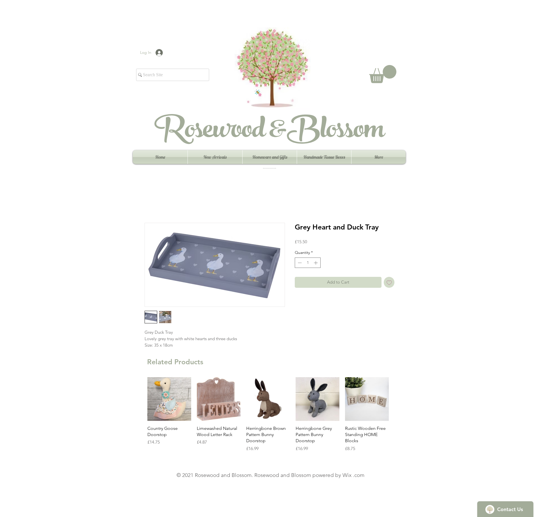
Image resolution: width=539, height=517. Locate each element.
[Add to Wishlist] (389, 282)
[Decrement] (299, 263)
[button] (382, 74)
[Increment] (316, 263)
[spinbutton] (308, 263)
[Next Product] (397, 398)
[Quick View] (169, 399)
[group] (268, 414)
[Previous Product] (139, 398)
